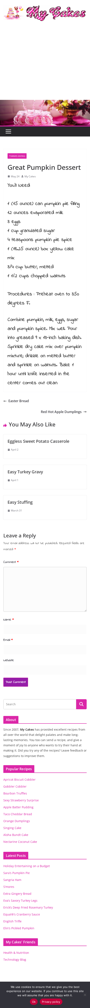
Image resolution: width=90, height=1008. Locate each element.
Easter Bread (18, 401)
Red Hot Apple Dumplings (61, 411)
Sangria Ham (12, 880)
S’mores (8, 887)
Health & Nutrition (16, 953)
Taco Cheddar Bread (17, 814)
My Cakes (30, 176)
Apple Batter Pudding (18, 807)
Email (8, 639)
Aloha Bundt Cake (15, 835)
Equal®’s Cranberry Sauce (21, 914)
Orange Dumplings (16, 821)
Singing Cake (12, 828)
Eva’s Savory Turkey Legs (20, 900)
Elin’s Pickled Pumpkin (18, 928)
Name (8, 619)
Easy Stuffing (20, 502)
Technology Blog (14, 960)
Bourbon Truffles (15, 793)
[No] (85, 995)
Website (8, 660)
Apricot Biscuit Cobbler (19, 779)
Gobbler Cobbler (15, 786)
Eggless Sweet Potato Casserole (38, 441)
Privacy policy (51, 1001)
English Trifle (12, 921)
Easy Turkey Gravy (25, 472)
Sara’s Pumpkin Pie (16, 873)
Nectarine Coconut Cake (20, 842)
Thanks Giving (17, 155)
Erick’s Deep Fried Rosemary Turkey (28, 907)
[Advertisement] (45, 64)
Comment (11, 562)
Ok (34, 1001)
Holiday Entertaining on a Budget (26, 866)
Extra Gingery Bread (17, 894)
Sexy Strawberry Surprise (21, 800)
